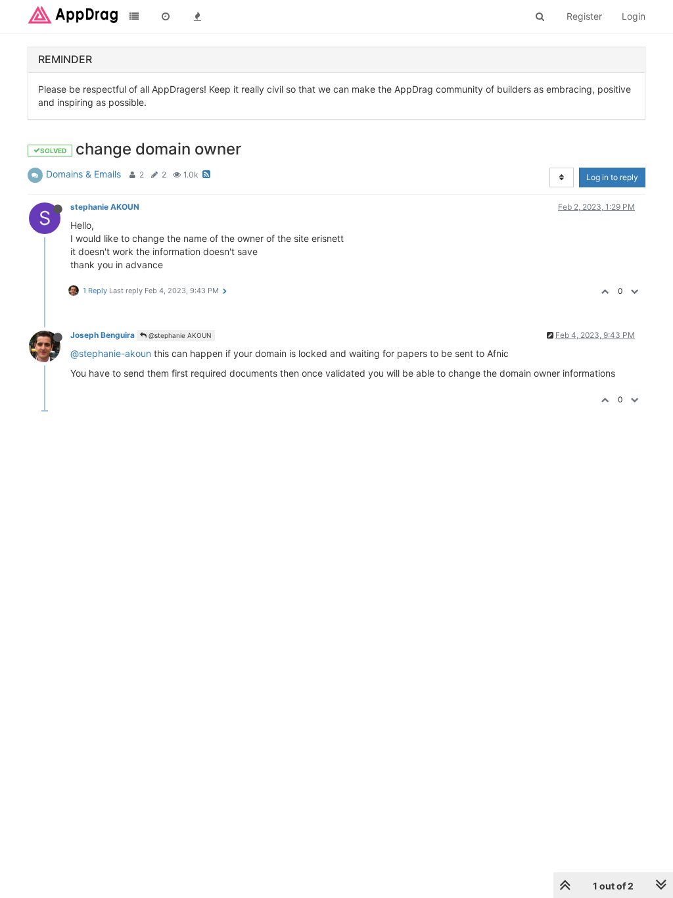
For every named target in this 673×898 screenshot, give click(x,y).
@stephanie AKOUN (179, 335)
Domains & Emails (83, 173)
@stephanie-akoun (110, 353)
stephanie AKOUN (104, 207)
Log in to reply (612, 177)
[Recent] (165, 16)
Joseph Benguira (102, 335)
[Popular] (197, 16)
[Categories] (134, 16)
